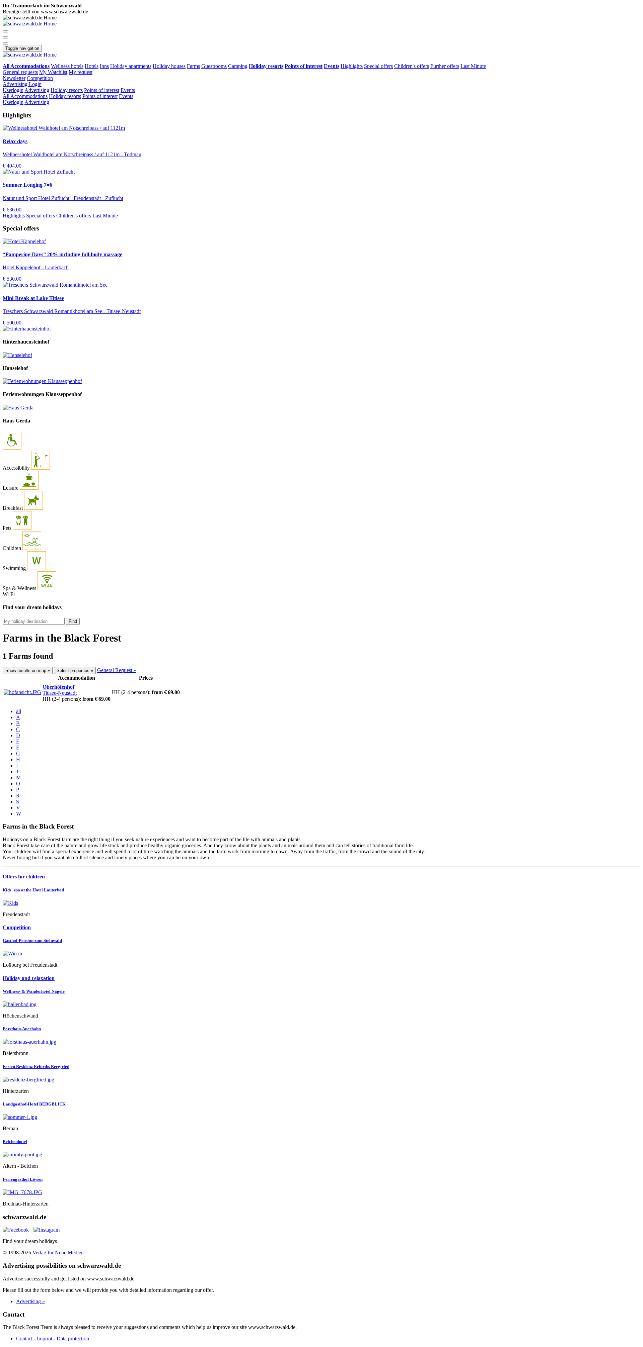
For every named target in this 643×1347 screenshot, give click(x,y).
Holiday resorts (67, 90)
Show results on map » (27, 670)
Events (128, 90)
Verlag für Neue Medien (58, 1252)
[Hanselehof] (17, 355)
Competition (40, 78)
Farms (193, 66)
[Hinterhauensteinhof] (27, 328)
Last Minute (473, 66)
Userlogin (13, 90)
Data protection (73, 1338)
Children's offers (411, 66)
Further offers (444, 66)
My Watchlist (53, 72)
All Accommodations (25, 96)
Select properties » (75, 670)
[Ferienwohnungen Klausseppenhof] (42, 381)
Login (35, 84)
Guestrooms (214, 66)
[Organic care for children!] (321, 903)
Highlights (352, 66)
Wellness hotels (67, 66)
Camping (237, 66)
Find (73, 621)
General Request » (116, 670)
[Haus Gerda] (18, 407)
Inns (104, 66)
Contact (25, 1338)
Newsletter (14, 78)
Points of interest (101, 90)
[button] (5, 31)
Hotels (91, 66)
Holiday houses (169, 66)
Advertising (16, 84)
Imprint (45, 1338)
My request (80, 72)
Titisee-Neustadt (60, 693)
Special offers (378, 66)
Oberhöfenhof (58, 687)
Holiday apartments (130, 66)
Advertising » (30, 1301)
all (18, 711)
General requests (20, 72)
